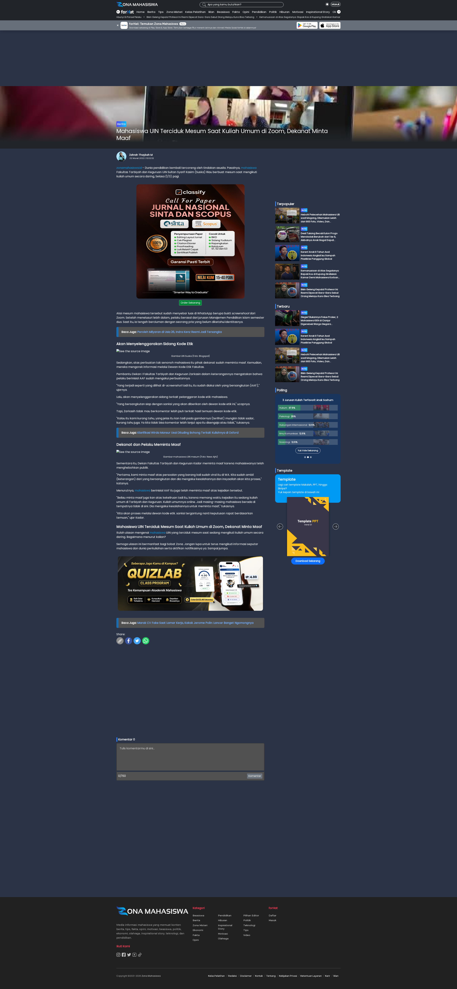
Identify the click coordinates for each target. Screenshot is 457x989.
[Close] (296, 469)
